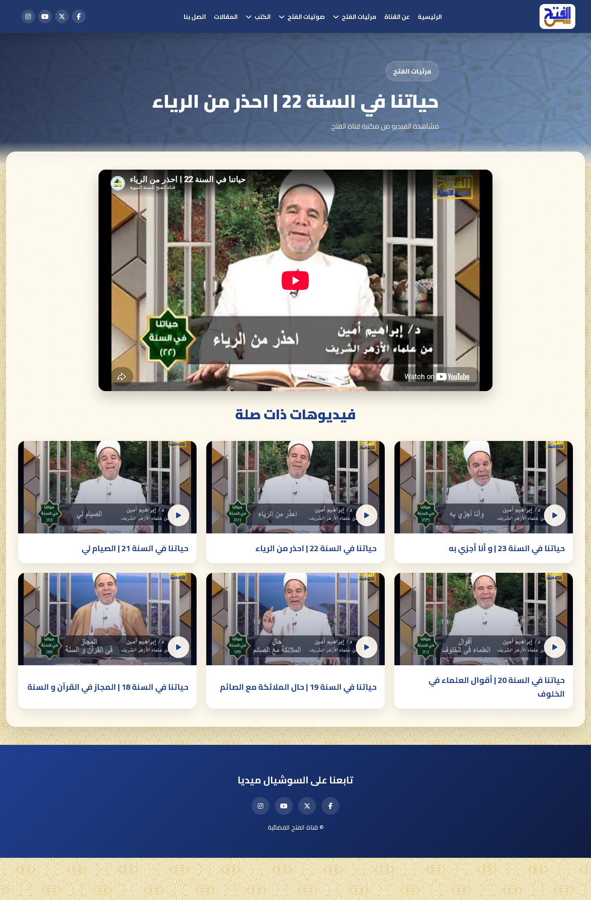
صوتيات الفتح (306, 17)
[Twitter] (62, 16)
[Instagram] (28, 16)
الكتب (262, 17)
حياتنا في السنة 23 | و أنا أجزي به (507, 548)
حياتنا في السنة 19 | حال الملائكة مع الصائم (298, 686)
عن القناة (397, 17)
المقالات (226, 17)
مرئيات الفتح (359, 17)
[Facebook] (79, 16)
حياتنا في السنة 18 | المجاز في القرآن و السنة (108, 686)
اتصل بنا (195, 17)
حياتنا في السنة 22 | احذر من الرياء (316, 548)
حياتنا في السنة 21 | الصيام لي (135, 548)
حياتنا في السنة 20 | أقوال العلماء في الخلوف (497, 686)
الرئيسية (430, 17)
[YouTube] (45, 16)
